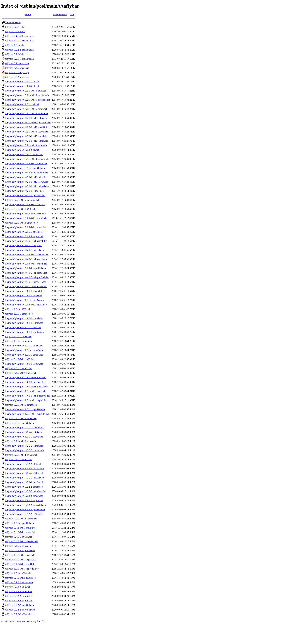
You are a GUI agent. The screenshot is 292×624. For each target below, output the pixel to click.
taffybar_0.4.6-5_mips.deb (18, 546)
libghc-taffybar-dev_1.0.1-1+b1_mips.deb (25, 391)
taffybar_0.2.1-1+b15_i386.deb (20, 209)
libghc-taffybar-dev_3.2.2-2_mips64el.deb (25, 505)
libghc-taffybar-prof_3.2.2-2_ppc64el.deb (25, 482)
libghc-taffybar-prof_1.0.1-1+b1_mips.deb (25, 377)
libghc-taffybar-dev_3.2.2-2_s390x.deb (24, 514)
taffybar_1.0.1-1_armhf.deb (18, 341)
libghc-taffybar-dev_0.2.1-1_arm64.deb (24, 154)
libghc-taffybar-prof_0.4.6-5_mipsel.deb (24, 250)
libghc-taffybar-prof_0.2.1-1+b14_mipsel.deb (27, 186)
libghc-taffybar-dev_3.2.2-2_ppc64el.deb (25, 509)
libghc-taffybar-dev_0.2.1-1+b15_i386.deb (25, 90)
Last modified (60, 14)
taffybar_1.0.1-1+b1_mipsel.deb (20, 559)
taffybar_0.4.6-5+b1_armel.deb (20, 532)
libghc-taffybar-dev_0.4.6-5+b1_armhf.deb (26, 218)
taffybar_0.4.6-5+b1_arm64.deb (20, 564)
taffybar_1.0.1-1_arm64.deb (18, 368)
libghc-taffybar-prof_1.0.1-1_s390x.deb (24, 364)
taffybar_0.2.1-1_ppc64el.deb (19, 423)
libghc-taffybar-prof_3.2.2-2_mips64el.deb (25, 491)
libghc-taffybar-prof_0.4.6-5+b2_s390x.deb (26, 286)
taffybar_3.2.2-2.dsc (15, 54)
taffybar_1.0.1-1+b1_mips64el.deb (22, 568)
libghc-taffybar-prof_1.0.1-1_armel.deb (24, 318)
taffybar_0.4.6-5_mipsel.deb (18, 537)
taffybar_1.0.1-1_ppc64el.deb (19, 523)
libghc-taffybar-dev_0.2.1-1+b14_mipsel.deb (26, 159)
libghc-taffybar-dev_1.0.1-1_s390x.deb (24, 436)
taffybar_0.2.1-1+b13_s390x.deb (21, 518)
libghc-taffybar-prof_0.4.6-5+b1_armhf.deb (26, 241)
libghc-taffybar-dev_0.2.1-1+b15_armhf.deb (26, 113)
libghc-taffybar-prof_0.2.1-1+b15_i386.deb (26, 118)
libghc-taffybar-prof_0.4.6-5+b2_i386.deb (25, 213)
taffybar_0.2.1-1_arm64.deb (18, 459)
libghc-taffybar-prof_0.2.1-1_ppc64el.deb (25, 195)
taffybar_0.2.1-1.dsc (15, 27)
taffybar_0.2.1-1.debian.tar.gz (19, 59)
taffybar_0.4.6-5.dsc (15, 31)
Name (28, 14)
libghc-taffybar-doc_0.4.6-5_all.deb (22, 86)
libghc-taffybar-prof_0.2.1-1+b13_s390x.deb (26, 181)
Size (72, 14)
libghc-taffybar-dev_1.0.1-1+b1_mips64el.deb (27, 414)
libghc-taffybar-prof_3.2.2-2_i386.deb (23, 432)
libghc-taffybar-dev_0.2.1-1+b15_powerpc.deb (27, 99)
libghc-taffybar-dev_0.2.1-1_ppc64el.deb (25, 168)
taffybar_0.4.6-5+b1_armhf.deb (20, 527)
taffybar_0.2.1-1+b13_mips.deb (20, 441)
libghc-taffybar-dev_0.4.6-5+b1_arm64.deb (26, 263)
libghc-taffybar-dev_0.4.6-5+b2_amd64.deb (26, 163)
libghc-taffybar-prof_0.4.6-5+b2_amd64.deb (26, 172)
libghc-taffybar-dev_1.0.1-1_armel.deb (23, 345)
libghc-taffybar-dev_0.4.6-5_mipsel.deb (24, 236)
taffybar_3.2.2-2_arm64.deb (18, 596)
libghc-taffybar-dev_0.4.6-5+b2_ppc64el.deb (27, 254)
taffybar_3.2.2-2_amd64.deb (19, 582)
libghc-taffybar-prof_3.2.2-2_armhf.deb (24, 445)
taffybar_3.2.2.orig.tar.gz (17, 77)
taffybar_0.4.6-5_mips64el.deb (20, 550)
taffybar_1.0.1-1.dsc (15, 45)
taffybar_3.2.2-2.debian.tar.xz (19, 49)
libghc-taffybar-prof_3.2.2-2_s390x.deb (24, 473)
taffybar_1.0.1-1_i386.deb (17, 309)
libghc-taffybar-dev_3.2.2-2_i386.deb (23, 464)
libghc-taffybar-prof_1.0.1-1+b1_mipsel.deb (26, 386)
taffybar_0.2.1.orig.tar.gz (17, 63)
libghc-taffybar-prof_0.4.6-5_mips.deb (23, 245)
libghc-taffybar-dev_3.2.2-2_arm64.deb (24, 496)
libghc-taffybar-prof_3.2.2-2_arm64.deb (24, 450)
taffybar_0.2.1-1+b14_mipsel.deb (21, 455)
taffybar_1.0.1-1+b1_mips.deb (20, 555)
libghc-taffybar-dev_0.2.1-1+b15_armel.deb (26, 109)
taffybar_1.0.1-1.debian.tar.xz (19, 40)
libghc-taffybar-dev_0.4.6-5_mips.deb (23, 232)
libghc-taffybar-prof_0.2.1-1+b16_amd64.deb (27, 127)
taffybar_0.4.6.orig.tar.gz (17, 68)
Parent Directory (13, 22)
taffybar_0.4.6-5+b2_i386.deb (19, 359)
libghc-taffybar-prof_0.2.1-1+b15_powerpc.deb (28, 122)
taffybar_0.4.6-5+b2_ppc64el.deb (21, 541)
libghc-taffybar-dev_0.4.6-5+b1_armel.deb (25, 227)
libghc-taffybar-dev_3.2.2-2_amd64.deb (24, 468)
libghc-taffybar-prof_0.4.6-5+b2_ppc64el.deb (27, 277)
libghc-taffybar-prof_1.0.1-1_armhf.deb (24, 323)
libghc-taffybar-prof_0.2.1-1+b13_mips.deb (26, 177)
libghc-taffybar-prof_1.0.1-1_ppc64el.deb (25, 382)
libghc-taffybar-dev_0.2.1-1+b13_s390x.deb (26, 131)
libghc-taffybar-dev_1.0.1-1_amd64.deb (24, 300)
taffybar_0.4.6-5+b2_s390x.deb (20, 578)
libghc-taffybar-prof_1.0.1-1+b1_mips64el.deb (27, 395)
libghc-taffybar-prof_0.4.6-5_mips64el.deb (25, 282)
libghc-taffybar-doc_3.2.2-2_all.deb (22, 150)
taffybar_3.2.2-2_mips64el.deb (20, 609)
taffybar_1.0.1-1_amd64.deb (19, 313)
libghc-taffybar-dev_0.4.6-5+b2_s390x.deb (26, 304)
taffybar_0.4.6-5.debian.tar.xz (19, 36)
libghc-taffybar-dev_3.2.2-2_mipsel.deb (24, 500)
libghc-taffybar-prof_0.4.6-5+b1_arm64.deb (26, 272)
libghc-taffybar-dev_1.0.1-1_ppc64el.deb (25, 409)
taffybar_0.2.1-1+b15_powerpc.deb (22, 200)
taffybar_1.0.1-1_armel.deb (18, 336)
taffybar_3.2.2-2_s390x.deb (18, 614)
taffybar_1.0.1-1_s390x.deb (18, 573)
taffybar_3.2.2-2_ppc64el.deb (19, 605)
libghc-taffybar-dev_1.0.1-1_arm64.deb (24, 354)
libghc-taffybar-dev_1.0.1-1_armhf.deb (24, 350)
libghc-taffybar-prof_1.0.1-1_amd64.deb (24, 291)
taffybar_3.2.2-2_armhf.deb (18, 591)
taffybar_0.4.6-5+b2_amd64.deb (20, 373)
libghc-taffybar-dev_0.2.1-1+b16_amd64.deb (27, 95)
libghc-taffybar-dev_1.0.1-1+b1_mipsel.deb (26, 400)
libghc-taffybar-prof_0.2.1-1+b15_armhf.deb (26, 140)
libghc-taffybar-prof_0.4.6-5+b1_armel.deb (26, 259)
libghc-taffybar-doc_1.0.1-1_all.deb (22, 104)
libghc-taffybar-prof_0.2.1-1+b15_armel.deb (26, 136)
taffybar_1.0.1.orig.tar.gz (17, 72)
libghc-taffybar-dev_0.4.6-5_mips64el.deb (25, 268)
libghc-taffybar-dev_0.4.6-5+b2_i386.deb (25, 204)
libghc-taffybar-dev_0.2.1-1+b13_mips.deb (26, 145)
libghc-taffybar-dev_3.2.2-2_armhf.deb (24, 486)
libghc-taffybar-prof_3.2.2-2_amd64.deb (24, 427)
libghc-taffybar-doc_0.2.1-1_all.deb (22, 81)
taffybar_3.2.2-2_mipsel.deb (18, 600)
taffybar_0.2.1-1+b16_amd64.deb (21, 222)
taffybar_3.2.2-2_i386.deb (17, 587)
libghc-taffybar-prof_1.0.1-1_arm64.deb (24, 332)
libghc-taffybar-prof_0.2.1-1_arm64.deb (24, 191)
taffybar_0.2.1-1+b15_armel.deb (20, 418)
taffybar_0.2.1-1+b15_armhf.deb (21, 405)
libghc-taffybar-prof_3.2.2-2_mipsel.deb (24, 477)
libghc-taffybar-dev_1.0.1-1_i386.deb (23, 327)
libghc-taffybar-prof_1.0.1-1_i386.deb (23, 295)
